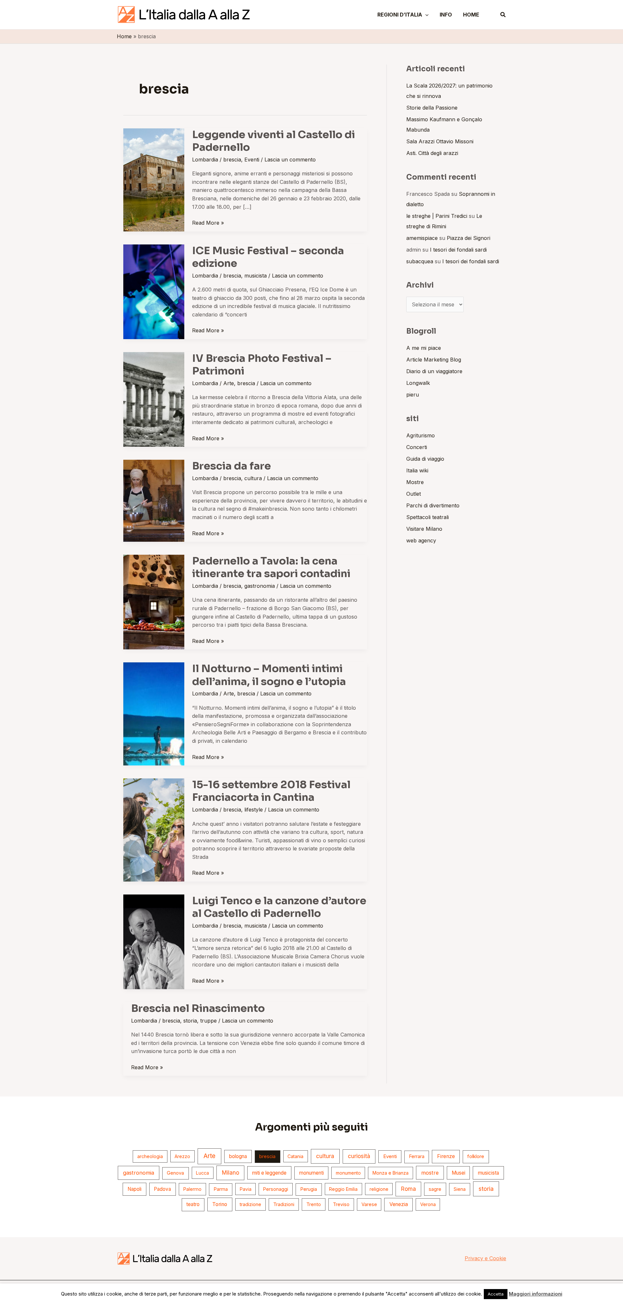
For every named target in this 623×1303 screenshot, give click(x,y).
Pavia (245, 1189)
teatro (193, 1204)
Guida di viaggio (425, 459)
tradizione (250, 1204)
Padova (162, 1189)
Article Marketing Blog (433, 359)
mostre (430, 1172)
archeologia (150, 1156)
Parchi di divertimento (432, 505)
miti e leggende (269, 1173)
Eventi (251, 159)
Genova (175, 1173)
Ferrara (416, 1156)
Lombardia (205, 159)
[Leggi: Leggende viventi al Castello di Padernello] (153, 179)
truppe (208, 1020)
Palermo (192, 1189)
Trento (313, 1204)
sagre (435, 1189)
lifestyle (253, 809)
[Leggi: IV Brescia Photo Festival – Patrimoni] (153, 399)
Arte (228, 383)
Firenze (446, 1156)
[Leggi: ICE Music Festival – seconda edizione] (153, 291)
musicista (255, 275)
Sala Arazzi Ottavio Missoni (439, 141)
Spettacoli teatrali (427, 517)
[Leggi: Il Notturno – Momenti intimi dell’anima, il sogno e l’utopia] (153, 713)
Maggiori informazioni (535, 1294)
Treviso (341, 1204)
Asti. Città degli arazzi (432, 153)
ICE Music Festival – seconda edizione (268, 257)
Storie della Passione (432, 107)
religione (379, 1189)
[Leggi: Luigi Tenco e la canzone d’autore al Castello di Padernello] (153, 941)
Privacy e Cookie (485, 1258)
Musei (458, 1173)
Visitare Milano (424, 529)
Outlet (413, 494)
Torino (219, 1204)
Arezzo (182, 1156)
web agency (421, 540)
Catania (295, 1156)
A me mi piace (423, 348)
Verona (428, 1204)
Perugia (308, 1189)
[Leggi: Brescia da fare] (153, 500)
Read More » (208, 222)
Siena (460, 1189)
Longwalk (418, 383)
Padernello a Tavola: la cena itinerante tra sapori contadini (271, 567)
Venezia (398, 1204)
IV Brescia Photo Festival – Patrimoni (261, 364)
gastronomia (259, 586)
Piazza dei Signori (468, 238)
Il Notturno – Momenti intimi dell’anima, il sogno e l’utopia (269, 675)
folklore (475, 1156)
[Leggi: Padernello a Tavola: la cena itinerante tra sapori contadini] (153, 601)
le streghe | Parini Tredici (436, 216)
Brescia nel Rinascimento (198, 1008)
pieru (412, 394)
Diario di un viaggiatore (434, 371)
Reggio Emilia (343, 1189)
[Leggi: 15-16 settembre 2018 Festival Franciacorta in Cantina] (153, 829)
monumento (348, 1173)
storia (190, 1020)
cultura (253, 478)
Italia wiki (417, 470)
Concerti (416, 447)
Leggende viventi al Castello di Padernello (273, 141)
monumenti (311, 1173)
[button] (425, 15)
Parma (221, 1189)
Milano (230, 1172)
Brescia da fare (231, 465)
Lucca (202, 1173)
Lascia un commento (290, 159)
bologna (238, 1156)
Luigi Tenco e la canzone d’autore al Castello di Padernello (279, 907)
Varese (369, 1204)
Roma (408, 1189)
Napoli (134, 1189)
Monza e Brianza (391, 1173)
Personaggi (275, 1189)
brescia (232, 159)
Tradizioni (283, 1204)
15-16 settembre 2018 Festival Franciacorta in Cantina (271, 791)
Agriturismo (420, 435)
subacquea (419, 261)
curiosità (359, 1156)
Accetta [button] (496, 1294)
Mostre (415, 482)
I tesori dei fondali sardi (458, 249)
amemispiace (422, 238)
